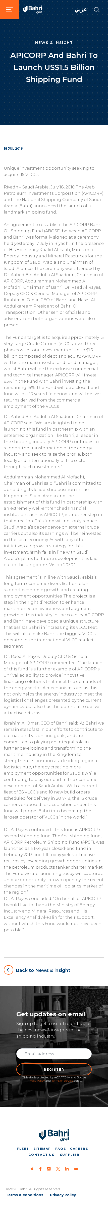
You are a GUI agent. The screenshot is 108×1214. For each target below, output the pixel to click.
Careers (79, 1149)
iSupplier (69, 1155)
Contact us (41, 1155)
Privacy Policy (36, 1080)
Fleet (23, 1149)
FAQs (60, 1149)
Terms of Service (62, 1080)
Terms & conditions (24, 1195)
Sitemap (42, 1149)
